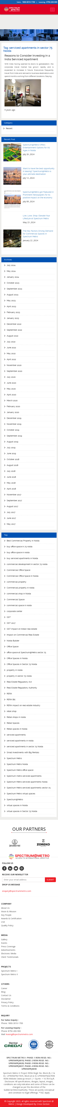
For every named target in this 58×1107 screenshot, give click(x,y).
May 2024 (11, 271)
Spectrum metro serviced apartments (24, 776)
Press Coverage (8, 946)
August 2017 (12, 506)
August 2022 (12, 336)
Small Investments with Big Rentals (23, 752)
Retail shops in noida (16, 717)
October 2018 (13, 459)
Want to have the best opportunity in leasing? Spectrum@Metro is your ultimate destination (38, 171)
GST (9, 617)
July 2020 (11, 377)
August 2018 (12, 465)
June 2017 (11, 518)
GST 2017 (11, 623)
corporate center (14, 611)
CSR (3, 922)
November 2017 (14, 494)
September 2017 (14, 500)
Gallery (4, 939)
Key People (6, 915)
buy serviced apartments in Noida (22, 558)
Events (4, 943)
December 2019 (14, 418)
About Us (5, 908)
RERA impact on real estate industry (23, 705)
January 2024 (13, 277)
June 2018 (11, 477)
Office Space (12, 646)
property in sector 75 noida (19, 676)
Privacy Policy (7, 1002)
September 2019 (14, 436)
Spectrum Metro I (9, 970)
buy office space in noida (18, 552)
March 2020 (12, 400)
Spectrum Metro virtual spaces (21, 793)
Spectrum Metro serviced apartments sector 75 (29, 788)
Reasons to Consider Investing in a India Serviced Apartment (27, 57)
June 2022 (11, 347)
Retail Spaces (13, 723)
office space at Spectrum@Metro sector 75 (26, 652)
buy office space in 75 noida (19, 546)
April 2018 (11, 489)
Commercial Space (15, 599)
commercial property (16, 582)
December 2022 (14, 324)
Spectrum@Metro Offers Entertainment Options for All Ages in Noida (36, 148)
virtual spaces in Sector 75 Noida (22, 811)
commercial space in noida (19, 605)
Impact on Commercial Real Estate (23, 635)
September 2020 (14, 371)
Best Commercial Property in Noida (23, 541)
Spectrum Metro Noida (17, 764)
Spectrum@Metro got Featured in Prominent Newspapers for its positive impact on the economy (38, 195)
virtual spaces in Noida (17, 805)
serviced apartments (16, 735)
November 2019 (14, 424)
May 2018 (11, 483)
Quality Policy (7, 925)
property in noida (15, 670)
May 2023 (11, 300)
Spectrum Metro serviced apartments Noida (27, 782)
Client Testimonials (9, 957)
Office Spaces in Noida (17, 658)
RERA (9, 693)
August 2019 (12, 442)
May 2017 (11, 524)
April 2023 (11, 306)
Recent (9, 128)
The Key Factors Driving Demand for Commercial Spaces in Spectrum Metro (38, 234)
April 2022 (11, 359)
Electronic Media (8, 953)
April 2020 (11, 395)
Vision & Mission (8, 911)
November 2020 (14, 365)
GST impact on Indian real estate (22, 629)
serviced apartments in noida (20, 741)
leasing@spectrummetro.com (19, 1034)
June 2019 (11, 453)
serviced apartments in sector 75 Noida (25, 746)
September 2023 (14, 289)
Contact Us (6, 995)
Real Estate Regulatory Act (19, 682)
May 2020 (11, 389)
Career (4, 988)
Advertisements (8, 950)
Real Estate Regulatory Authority (22, 688)
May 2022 (11, 353)
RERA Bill (11, 699)
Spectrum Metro (14, 758)
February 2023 (13, 312)
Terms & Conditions (10, 1005)
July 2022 (11, 342)
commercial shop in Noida (19, 594)
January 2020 (13, 412)
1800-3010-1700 (28, 2)
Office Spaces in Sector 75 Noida (22, 664)
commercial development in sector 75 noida (27, 564)
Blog (3, 991)
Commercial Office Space (18, 570)
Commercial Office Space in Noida (22, 576)
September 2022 (14, 330)
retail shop (11, 711)
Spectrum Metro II (9, 974)
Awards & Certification (11, 918)
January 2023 (13, 318)
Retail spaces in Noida (17, 729)
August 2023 (12, 295)
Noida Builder (13, 641)
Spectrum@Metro (15, 799)
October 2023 (13, 283)
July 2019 (11, 447)
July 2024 (11, 265)
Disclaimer (6, 998)
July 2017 (11, 512)
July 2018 (11, 471)
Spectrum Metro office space (20, 770)
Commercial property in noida (20, 588)
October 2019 (13, 430)
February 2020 (13, 406)
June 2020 (11, 383)
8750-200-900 (51, 2)
